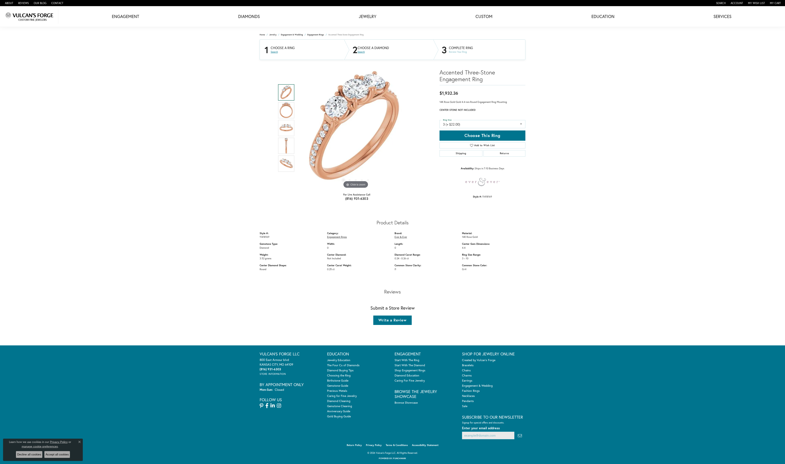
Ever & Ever (401, 236)
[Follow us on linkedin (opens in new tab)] (272, 405)
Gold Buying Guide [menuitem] (339, 416)
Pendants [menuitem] (468, 401)
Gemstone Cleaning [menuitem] (339, 406)
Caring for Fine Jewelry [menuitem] (342, 396)
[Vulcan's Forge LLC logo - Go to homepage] (30, 16)
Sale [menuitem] (464, 406)
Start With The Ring (407, 360)
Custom (483, 16)
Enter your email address (481, 428)
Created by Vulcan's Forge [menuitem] (478, 360)
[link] (8, 3)
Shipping (461, 153)
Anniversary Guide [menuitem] (338, 411)
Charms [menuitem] (467, 375)
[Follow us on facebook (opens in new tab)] (266, 405)
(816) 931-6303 (356, 198)
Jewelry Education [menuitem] (338, 360)
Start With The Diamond (410, 365)
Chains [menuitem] (466, 370)
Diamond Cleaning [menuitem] (338, 401)
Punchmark (399, 458)
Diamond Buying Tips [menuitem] (340, 370)
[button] (720, 3)
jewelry (273, 34)
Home (262, 34)
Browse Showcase (406, 402)
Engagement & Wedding (292, 34)
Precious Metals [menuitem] (337, 391)
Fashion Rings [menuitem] (471, 391)
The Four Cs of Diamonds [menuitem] (343, 365)
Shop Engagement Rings (410, 370)
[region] (355, 128)
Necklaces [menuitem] (468, 396)
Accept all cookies (57, 454)
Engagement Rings (315, 34)
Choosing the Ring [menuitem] (339, 375)
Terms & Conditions (397, 445)
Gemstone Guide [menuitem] (337, 386)
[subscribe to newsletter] (519, 435)
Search (274, 52)
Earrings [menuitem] (467, 380)
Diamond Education (407, 375)
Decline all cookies (29, 454)
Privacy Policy (374, 445)
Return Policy (354, 445)
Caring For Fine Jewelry (410, 380)
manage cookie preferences (40, 446)
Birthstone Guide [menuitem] (337, 380)
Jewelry (367, 16)
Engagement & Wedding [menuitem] (477, 386)
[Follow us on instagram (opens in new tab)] (279, 405)
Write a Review (392, 320)
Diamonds (249, 16)
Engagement (125, 16)
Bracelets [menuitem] (468, 365)
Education (603, 16)
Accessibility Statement (425, 445)
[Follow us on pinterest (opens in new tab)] (261, 405)
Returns (504, 153)
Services (722, 16)
